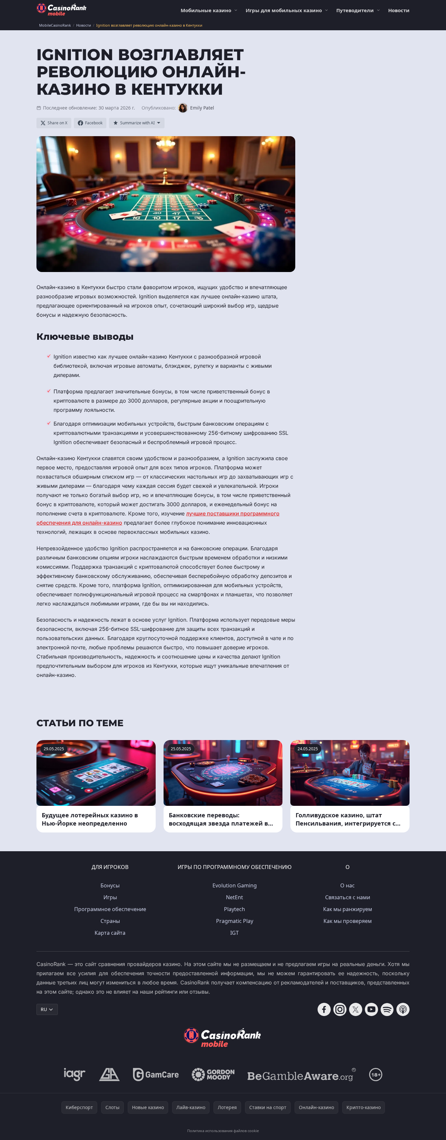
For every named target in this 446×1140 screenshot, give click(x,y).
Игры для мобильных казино (284, 10)
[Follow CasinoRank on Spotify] (387, 1009)
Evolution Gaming (234, 885)
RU (44, 1009)
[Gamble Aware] (302, 1074)
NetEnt (234, 897)
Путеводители (355, 10)
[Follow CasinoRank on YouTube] (371, 1009)
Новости (399, 10)
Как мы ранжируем (347, 909)
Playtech (234, 909)
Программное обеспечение (110, 909)
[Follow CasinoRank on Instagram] (339, 1009)
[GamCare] (156, 1074)
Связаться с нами (347, 897)
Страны (110, 921)
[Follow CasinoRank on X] (355, 1009)
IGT (234, 932)
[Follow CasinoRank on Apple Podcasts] (403, 1009)
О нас (347, 885)
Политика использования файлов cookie (223, 1130)
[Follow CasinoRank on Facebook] (324, 1009)
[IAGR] (75, 1074)
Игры (110, 897)
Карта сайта (110, 932)
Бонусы (110, 885)
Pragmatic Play (234, 921)
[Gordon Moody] (213, 1074)
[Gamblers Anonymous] (109, 1074)
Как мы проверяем (347, 921)
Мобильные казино (206, 10)
